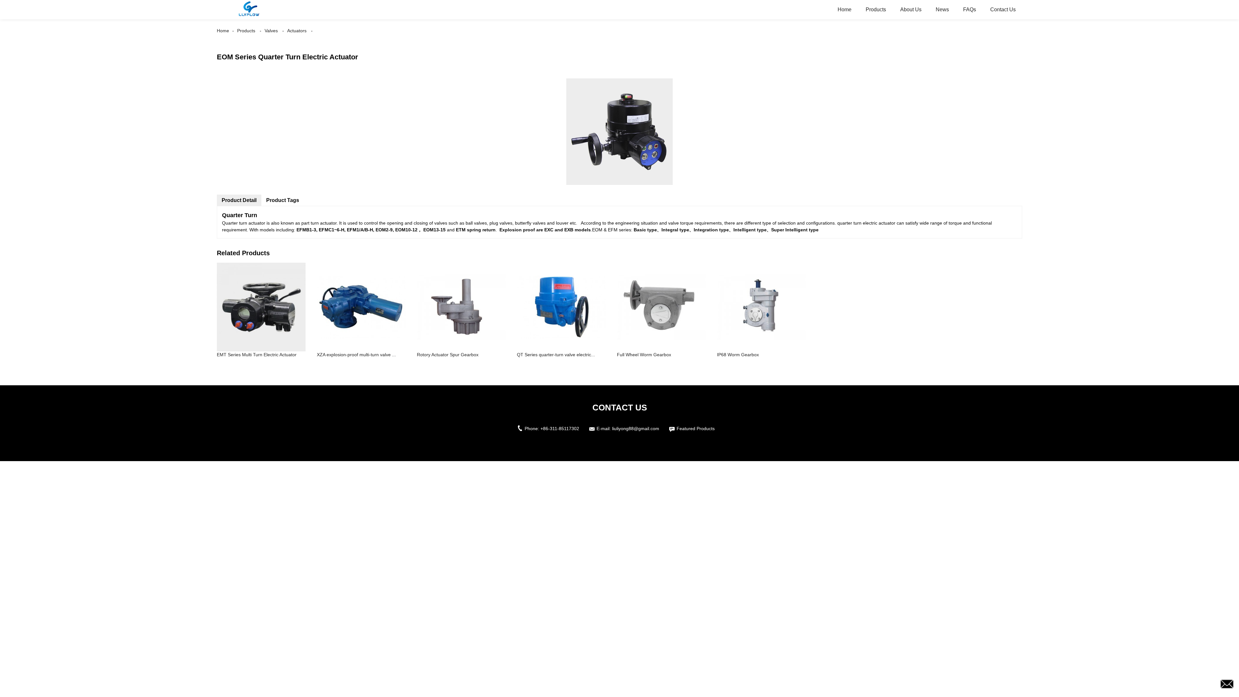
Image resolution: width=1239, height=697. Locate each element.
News (942, 9)
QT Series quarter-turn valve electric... (556, 354)
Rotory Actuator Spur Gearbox (447, 354)
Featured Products (696, 428)
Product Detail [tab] (239, 200)
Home (844, 9)
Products (876, 9)
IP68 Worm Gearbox (738, 354)
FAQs (969, 9)
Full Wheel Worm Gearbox (644, 354)
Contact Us (1003, 9)
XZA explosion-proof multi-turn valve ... (356, 354)
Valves (271, 30)
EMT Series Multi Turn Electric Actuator (257, 354)
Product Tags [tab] (282, 200)
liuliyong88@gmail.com (635, 428)
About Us (911, 9)
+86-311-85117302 (559, 428)
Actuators (297, 30)
